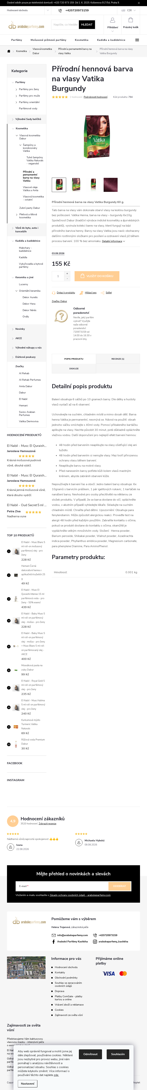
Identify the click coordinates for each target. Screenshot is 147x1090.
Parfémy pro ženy (29, 89)
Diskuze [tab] (74, 368)
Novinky (20, 329)
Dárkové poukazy (25, 357)
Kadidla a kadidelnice (27, 241)
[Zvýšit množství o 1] (67, 273)
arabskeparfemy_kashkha (113, 941)
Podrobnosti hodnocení (95, 97)
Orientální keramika (29, 291)
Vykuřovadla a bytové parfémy (31, 265)
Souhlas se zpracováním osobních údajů (68, 984)
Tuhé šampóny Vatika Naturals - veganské (35, 160)
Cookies (59, 1010)
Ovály (26, 316)
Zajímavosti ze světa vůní (69, 1015)
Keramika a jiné (24, 277)
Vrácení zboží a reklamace (69, 1004)
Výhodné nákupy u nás (28, 347)
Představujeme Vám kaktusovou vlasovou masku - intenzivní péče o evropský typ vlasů (25, 1042)
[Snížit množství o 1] (67, 278)
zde (56, 1075)
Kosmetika (22, 128)
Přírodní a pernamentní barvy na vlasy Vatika (31, 176)
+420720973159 (108, 935)
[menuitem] (16, 40)
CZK (129, 10)
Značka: (59, 301)
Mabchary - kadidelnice (25, 249)
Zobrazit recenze (47, 823)
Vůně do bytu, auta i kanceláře (26, 229)
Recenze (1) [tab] (118, 358)
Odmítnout (90, 1054)
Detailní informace (112, 241)
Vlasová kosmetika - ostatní (33, 198)
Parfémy (20, 82)
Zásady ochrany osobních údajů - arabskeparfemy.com (80, 895)
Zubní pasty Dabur (29, 208)
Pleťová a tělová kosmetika (28, 216)
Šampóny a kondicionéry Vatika (30, 148)
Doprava (59, 991)
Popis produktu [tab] (73, 358)
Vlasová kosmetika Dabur (29, 137)
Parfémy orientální (29, 102)
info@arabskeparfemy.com (72, 935)
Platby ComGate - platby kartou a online (68, 998)
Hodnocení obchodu (17, 10)
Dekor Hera (29, 303)
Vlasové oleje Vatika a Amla (30, 189)
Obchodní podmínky (66, 977)
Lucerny (23, 284)
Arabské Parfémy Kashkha (72, 941)
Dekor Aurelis (30, 297)
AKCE (18, 338)
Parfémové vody (28, 108)
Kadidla (23, 257)
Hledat (87, 25)
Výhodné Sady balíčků (28, 119)
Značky (19, 366)
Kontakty (60, 972)
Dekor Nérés (29, 310)
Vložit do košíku (100, 276)
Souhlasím (118, 1054)
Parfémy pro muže (29, 95)
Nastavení (27, 1084)
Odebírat (119, 886)
